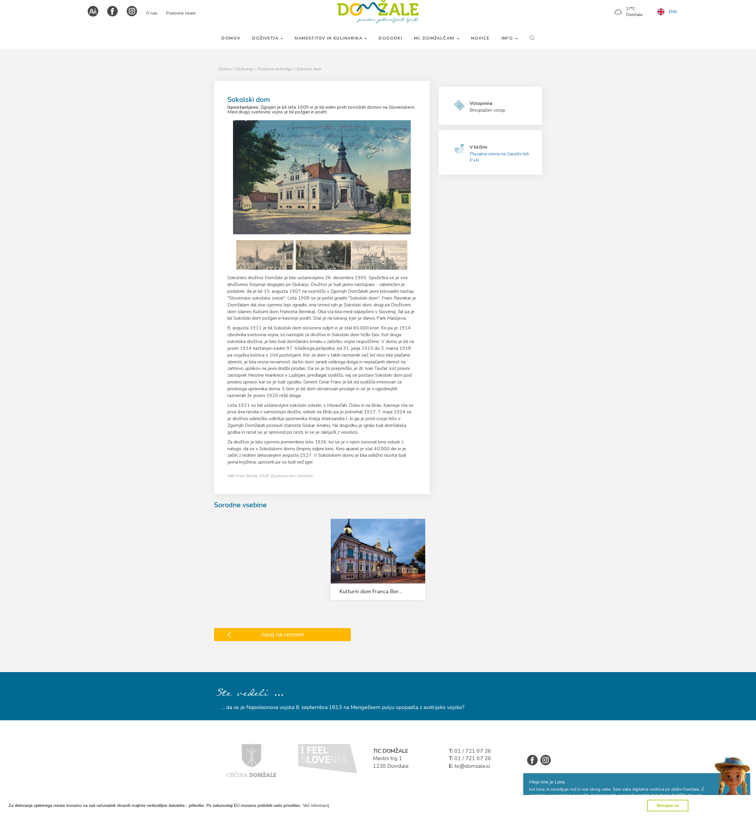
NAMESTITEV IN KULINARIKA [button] (329, 38)
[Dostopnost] (93, 11)
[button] (316, 805)
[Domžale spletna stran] (251, 760)
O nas (151, 13)
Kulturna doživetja (275, 69)
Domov (225, 69)
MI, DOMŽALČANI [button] (435, 38)
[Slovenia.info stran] (327, 758)
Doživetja (245, 69)
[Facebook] (112, 11)
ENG (673, 11)
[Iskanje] (532, 37)
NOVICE (480, 38)
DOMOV (230, 38)
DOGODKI (390, 38)
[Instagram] (132, 11)
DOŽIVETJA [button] (266, 38)
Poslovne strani (180, 13)
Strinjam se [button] (667, 805)
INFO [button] (508, 38)
